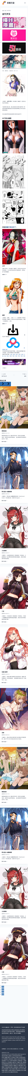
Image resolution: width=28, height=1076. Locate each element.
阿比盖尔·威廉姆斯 (7, 491)
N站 (10, 356)
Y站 (21, 356)
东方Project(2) (21, 1054)
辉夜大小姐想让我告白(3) (10, 1070)
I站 (5, 356)
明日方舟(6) (15, 1064)
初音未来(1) (11, 1059)
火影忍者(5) (20, 1065)
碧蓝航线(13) (16, 1067)
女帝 (3, 266)
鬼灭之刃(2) (7, 1072)
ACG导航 (21, 1048)
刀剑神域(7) (5, 1059)
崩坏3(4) (14, 1062)
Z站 (24, 356)
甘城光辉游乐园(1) (9, 1067)
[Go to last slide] (2, 384)
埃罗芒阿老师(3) (13, 1060)
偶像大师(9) (7, 1057)
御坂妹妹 (4, 431)
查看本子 (4, 274)
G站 (22, 354)
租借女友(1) (22, 1067)
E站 (17, 354)
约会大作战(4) (12, 1068)
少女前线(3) (9, 1062)
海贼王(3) (16, 1065)
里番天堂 (6, 70)
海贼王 (4, 367)
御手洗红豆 (4, 375)
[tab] (3, 986)
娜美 (3, 315)
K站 (8, 356)
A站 (11, 354)
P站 (13, 356)
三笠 (3, 611)
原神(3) (15, 1059)
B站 (14, 354)
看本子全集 (4, 441)
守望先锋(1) (20, 1060)
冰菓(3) (17, 1057)
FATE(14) (9, 1054)
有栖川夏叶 (5, 672)
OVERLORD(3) (14, 1054)
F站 (19, 354)
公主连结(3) (13, 1057)
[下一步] (8, 384)
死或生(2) (11, 1065)
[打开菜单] (25, 3)
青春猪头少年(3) (20, 1070)
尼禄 (3, 732)
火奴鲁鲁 (4, 550)
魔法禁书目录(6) (14, 1072)
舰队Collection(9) (20, 1068)
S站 (16, 356)
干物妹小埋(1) (20, 1062)
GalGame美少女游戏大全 (12, 1048)
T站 (19, 356)
